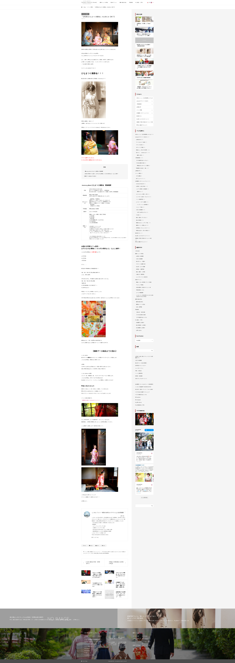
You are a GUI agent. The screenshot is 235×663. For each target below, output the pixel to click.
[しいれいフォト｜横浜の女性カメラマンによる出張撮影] (86, 2)
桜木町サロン (139, 116)
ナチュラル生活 (139, 144)
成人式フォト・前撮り (140, 261)
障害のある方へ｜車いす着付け (142, 230)
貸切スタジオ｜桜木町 (146, 646)
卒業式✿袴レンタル (140, 289)
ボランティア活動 (139, 147)
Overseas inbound (146, 648)
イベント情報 (85, 14)
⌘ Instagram (138, 399)
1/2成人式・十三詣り (136, 653)
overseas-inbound (140, 183)
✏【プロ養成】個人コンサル (141, 394)
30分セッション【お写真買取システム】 (145, 97)
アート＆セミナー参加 (140, 142)
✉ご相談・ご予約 (139, 2)
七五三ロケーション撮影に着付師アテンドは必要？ (122, 637)
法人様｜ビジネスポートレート (143, 119)
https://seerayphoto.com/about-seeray (100, 534)
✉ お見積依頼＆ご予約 (139, 405)
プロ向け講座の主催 (140, 162)
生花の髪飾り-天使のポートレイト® (143, 287)
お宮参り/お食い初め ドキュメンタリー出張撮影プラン (144, 357)
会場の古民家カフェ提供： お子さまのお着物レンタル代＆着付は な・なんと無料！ (101, 173)
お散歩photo (138, 139)
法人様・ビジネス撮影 (140, 266)
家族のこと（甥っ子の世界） (142, 149)
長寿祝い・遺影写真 (140, 269)
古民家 (95, 553)
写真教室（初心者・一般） (141, 168)
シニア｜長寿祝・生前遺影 (141, 188)
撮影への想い (139, 155)
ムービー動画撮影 (139, 292)
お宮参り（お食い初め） (141, 186)
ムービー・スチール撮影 (141, 201)
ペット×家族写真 (139, 199)
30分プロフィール (146, 638)
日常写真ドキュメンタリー (140, 365)
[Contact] (97, 537)
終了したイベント (139, 178)
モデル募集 (138, 175)
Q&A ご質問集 (139, 306)
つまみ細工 (112, 551)
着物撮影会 (107, 553)
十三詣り (138, 214)
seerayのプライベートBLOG (142, 101)
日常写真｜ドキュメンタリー (142, 227)
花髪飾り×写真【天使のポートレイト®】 (145, 122)
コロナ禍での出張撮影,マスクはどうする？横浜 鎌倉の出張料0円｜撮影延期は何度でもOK (122, 645)
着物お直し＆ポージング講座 (143, 165)
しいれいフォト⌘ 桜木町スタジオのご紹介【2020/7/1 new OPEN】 (144, 296)
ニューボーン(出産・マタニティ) (142, 196)
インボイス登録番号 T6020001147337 (143, 386)
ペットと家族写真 (138, 373)
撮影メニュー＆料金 (104, 2)
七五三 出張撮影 (139, 209)
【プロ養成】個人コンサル (141, 160)
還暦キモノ (139, 191)
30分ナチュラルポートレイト (141, 378)
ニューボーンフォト (139, 368)
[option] (59, 618)
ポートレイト (88, 553)
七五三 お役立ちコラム (141, 212)
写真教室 (131, 2)
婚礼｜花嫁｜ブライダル (141, 217)
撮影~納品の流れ (123, 2)
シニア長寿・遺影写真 (146, 642)
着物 (104, 553)
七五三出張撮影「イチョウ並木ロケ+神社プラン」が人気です (113, 644)
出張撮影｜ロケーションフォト (95, 551)
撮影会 (98, 553)
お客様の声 (139, 107)
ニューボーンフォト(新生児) (141, 276)
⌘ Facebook (137, 397)
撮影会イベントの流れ (140, 304)
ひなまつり (116, 551)
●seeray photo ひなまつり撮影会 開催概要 (94, 171)
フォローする (150, 430)
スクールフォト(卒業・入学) (141, 194)
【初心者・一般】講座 (140, 312)
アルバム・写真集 (139, 284)
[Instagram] (92, 537)
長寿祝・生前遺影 (138, 375)
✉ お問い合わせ (138, 402)
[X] (94, 537)
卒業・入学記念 (138, 370)
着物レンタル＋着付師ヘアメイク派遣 (143, 282)
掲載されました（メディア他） (142, 222)
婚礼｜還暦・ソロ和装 (140, 271)
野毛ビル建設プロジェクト (142, 125)
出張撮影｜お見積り (140, 322)
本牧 (100, 553)
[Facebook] (96, 537)
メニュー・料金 (139, 207)
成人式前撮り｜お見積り (141, 325)
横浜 (102, 553)
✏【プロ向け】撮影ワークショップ (142, 392)
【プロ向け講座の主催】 (141, 314)
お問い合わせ (138, 330)
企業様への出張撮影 (137, 645)
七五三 (92, 553)
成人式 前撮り (139, 220)
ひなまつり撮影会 (122, 551)
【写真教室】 (139, 104)
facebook (105, 551)
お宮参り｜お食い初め (137, 639)
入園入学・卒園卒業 (140, 274)
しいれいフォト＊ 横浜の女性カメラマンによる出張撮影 (108, 512)
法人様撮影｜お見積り (140, 327)
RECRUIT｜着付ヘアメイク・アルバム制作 (144, 389)
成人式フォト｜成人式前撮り (141, 362)
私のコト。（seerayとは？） (142, 152)
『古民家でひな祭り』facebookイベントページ (90, 400)
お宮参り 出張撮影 (140, 256)
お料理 (108, 551)
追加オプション (114, 2)
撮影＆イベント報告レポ (141, 225)
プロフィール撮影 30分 (140, 263)
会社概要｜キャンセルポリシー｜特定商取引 (144, 384)
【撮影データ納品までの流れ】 (90, 176)
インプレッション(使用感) (142, 204)
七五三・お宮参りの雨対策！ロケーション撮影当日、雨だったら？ (113, 638)
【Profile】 (94, 2)
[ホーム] (81, 7)
